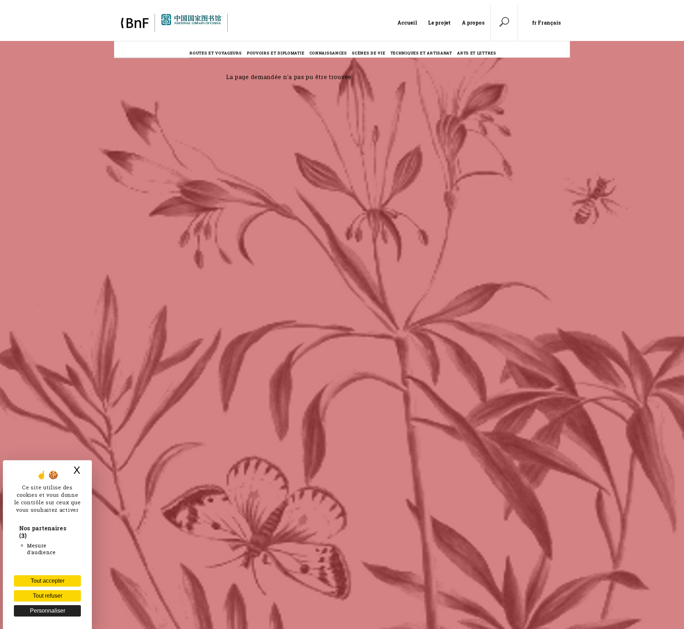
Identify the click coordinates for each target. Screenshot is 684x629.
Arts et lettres (476, 53)
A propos (473, 22)
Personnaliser (47, 611)
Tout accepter (47, 581)
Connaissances (328, 53)
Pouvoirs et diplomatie (275, 53)
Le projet (439, 22)
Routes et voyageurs (216, 53)
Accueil (407, 22)
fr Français (546, 22)
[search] (504, 23)
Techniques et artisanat (421, 53)
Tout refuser (47, 596)
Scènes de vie (368, 53)
